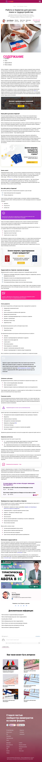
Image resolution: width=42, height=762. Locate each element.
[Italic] (8, 643)
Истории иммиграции (9, 730)
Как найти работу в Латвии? (7, 619)
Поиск (6, 60)
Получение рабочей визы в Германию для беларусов (8, 671)
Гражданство (22, 730)
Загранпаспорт (22, 734)
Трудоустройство (8, 62)
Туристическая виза (9, 738)
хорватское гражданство (14, 508)
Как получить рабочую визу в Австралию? (9, 686)
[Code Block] (16, 643)
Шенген (7, 740)
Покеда (14, 6)
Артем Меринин (10, 20)
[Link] (18, 643)
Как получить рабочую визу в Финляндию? (9, 701)
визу (35, 90)
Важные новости (9, 732)
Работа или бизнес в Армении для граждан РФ (10, 627)
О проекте (20, 742)
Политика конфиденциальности (25, 757)
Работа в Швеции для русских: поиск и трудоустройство (12, 621)
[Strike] (11, 643)
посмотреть (21, 262)
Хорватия (25, 6)
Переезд (7, 752)
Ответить (11, 489)
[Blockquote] (15, 643)
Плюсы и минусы (8, 64)
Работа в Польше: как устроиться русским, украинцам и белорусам (14, 623)
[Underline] (9, 643)
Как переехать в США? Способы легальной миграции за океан (18, 487)
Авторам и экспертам (22, 744)
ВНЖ (16, 423)
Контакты (20, 748)
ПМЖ (7, 748)
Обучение (8, 750)
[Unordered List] (13, 643)
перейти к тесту (30, 162)
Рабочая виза (21, 6)
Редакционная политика (23, 746)
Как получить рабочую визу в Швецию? (30, 671)
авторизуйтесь (37, 636)
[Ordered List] (12, 643)
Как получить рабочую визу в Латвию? (30, 701)
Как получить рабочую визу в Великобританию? (30, 686)
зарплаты (11, 179)
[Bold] (6, 643)
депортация (19, 552)
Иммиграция (8, 742)
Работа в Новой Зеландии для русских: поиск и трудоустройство (14, 616)
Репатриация (22, 732)
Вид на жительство (9, 744)
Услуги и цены (21, 750)
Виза (18, 6)
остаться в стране (7, 557)
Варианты (7, 58)
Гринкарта (8, 746)
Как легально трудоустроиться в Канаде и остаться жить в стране (19, 492)
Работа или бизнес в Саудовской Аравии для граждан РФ (12, 614)
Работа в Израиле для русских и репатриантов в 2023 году (13, 625)
